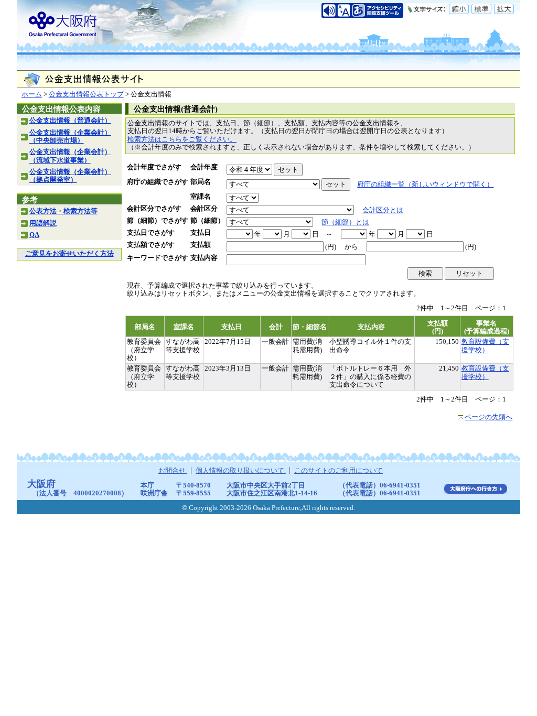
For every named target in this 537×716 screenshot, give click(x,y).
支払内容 (204, 258)
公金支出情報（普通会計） (70, 120)
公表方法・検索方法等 (63, 211)
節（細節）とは (345, 222)
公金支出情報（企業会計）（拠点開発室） (70, 175)
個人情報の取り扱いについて (241, 470)
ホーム (32, 94)
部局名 (200, 182)
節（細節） (207, 220)
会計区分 (204, 208)
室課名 (200, 196)
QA (34, 234)
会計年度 (204, 167)
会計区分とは (382, 210)
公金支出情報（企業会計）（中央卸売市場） (70, 136)
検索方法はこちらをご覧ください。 (182, 139)
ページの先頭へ (488, 417)
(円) (330, 247)
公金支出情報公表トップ (86, 94)
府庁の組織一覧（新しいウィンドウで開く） (425, 184)
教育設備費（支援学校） (485, 345)
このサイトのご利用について (338, 470)
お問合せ (172, 470)
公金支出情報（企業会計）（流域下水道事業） (70, 156)
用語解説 (43, 223)
